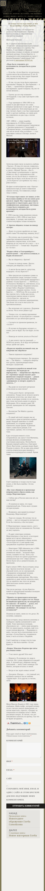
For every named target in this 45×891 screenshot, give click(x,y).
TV (25, 16)
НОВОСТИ (7, 14)
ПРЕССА (38, 16)
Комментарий (14, 741)
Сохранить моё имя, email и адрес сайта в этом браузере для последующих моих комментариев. (23, 794)
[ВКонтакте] (25, 723)
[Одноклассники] (29, 723)
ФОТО (20, 16)
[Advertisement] (22, 861)
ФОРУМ (16, 14)
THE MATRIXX (36, 14)
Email (10, 770)
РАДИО (31, 16)
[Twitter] (27, 723)
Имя (9, 761)
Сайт (9, 779)
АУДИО (6, 16)
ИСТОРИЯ (25, 14)
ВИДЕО (13, 16)
